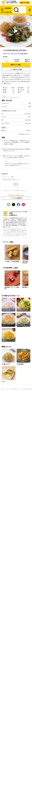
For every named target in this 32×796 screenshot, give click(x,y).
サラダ (7, 389)
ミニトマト (4, 106)
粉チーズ (4, 130)
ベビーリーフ (5, 103)
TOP (3, 389)
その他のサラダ (15, 389)
